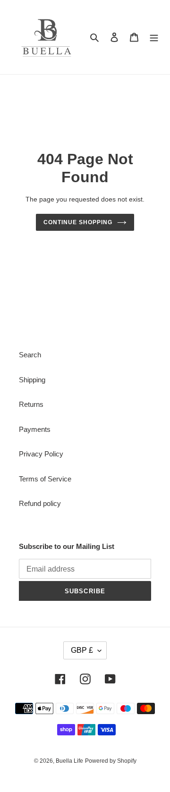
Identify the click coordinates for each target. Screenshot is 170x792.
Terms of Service (45, 479)
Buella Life (69, 761)
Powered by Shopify (110, 761)
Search (30, 355)
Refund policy (40, 503)
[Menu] (154, 37)
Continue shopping (77, 222)
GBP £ (82, 650)
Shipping (32, 380)
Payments (35, 429)
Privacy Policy (41, 454)
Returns (31, 404)
